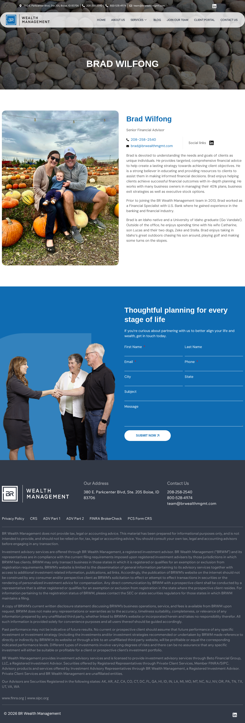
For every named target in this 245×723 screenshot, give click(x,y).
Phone (190, 362)
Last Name (193, 347)
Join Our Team (177, 20)
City (127, 376)
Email (129, 362)
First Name (133, 347)
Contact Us (229, 20)
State (189, 376)
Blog (157, 20)
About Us (118, 20)
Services (137, 20)
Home (101, 20)
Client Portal (204, 20)
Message (131, 406)
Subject (130, 391)
